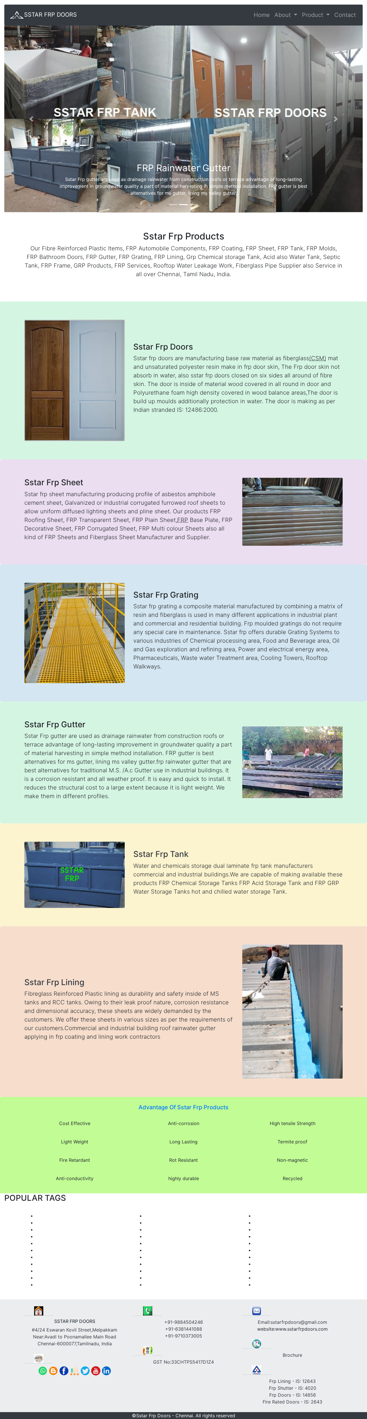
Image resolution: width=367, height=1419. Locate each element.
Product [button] (313, 14)
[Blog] (53, 1370)
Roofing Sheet (51, 1277)
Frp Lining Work (271, 1236)
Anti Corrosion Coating (279, 1250)
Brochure (292, 1355)
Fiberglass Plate (162, 1277)
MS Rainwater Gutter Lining (283, 1229)
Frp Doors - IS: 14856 (292, 1395)
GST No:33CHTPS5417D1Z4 (183, 1362)
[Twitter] (85, 1370)
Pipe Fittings (267, 1271)
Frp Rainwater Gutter (58, 1222)
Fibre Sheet (157, 1284)
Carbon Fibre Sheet (275, 1277)
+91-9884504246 (183, 1322)
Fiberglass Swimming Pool (64, 1264)
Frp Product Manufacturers (65, 1257)
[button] (31, 119)
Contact (345, 14)
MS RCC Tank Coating (278, 1216)
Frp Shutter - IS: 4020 (292, 1388)
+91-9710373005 (183, 1336)
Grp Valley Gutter (54, 1243)
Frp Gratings (158, 1229)
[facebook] (64, 1370)
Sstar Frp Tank (161, 854)
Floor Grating (159, 1236)
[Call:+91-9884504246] (42, 1370)
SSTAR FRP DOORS (50, 14)
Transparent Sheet (55, 1284)
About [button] (283, 14)
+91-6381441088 (183, 1329)
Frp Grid (154, 1222)
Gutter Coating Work (276, 1222)
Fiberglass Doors (163, 1250)
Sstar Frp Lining (54, 982)
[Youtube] (95, 1370)
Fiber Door (47, 1250)
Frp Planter (48, 1271)
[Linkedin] (106, 1370)
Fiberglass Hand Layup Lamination (291, 1243)
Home (262, 14)
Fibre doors (157, 1271)
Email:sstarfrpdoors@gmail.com (292, 1322)
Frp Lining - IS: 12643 (292, 1381)
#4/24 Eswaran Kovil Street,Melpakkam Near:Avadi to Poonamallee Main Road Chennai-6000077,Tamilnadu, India (74, 1332)
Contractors (267, 1264)
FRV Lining (265, 1257)
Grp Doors (156, 1264)
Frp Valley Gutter (54, 1216)
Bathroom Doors (163, 1257)
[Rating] (74, 1370)
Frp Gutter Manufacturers (63, 1236)
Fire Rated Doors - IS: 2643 (292, 1402)
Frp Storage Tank (163, 1243)
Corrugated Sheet (273, 1284)
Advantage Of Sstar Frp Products (183, 1107)
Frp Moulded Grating (167, 1216)
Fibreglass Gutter (54, 1229)
